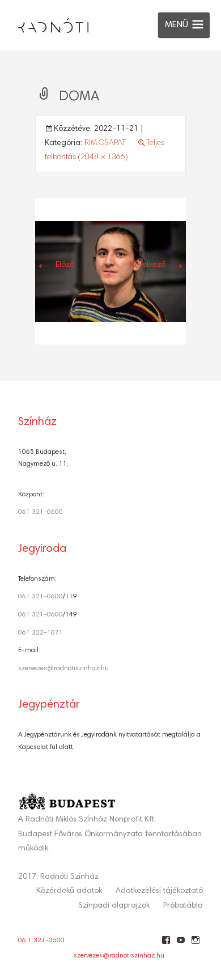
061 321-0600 (40, 512)
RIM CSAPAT (105, 143)
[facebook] (166, 944)
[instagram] (195, 944)
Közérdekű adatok (69, 891)
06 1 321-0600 (41, 940)
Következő (158, 265)
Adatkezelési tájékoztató (159, 891)
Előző (54, 265)
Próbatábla (183, 906)
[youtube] (180, 944)
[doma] (110, 271)
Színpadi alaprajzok (114, 906)
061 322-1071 (40, 632)
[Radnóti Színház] (44, 22)
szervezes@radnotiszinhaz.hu (63, 668)
